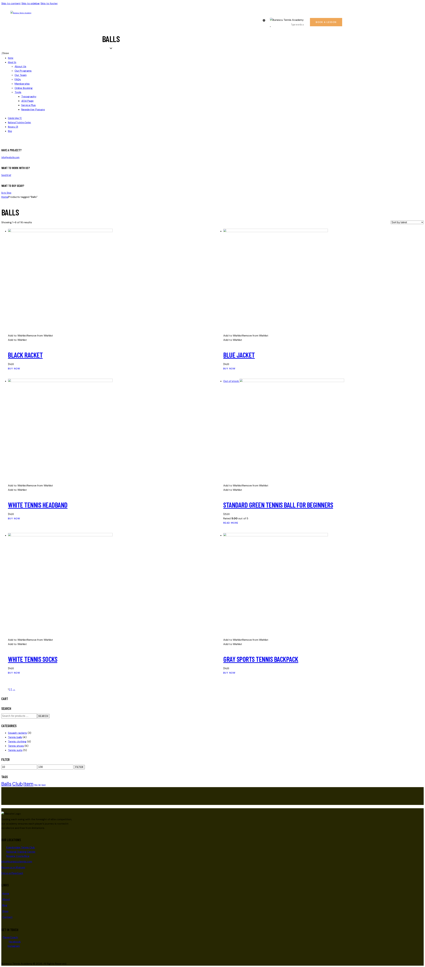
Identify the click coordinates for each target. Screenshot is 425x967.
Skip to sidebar (30, 3)
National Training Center (21, 851)
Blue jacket (239, 355)
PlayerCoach (10, 937)
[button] (30, 335)
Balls (6, 784)
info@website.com (10, 157)
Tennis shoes (16, 746)
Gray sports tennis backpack (260, 659)
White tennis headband (38, 505)
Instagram (14, 946)
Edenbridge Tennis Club (20, 847)
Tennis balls (15, 737)
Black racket (25, 355)
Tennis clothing (17, 741)
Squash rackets (17, 733)
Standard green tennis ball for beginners (278, 505)
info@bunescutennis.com (16, 861)
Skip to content (11, 3)
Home (4, 197)
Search (43, 715)
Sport (44, 785)
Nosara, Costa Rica (17, 856)
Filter (79, 767)
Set (39, 785)
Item (28, 784)
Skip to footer (49, 3)
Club (17, 784)
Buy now (14, 368)
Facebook (15, 941)
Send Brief (6, 175)
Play (36, 785)
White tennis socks (32, 659)
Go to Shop (6, 192)
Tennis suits (15, 750)
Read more (230, 522)
